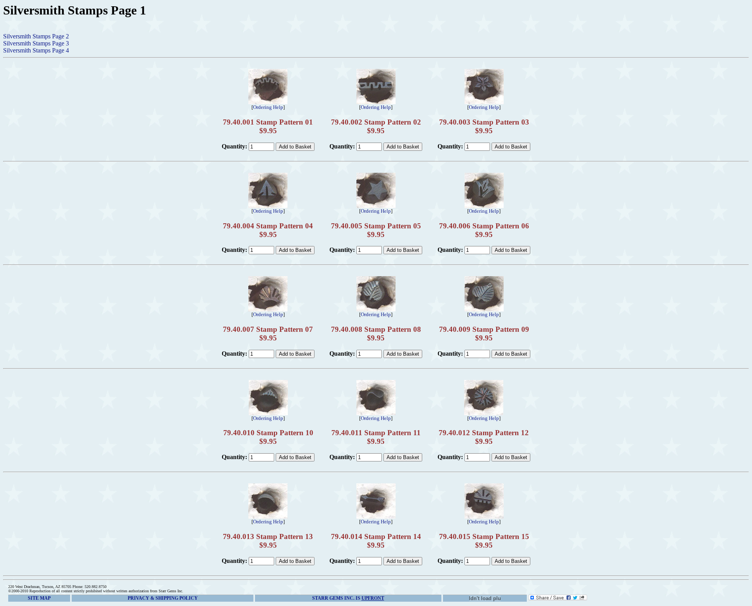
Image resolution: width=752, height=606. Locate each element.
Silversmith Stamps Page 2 (36, 36)
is (348, 598)
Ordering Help (268, 107)
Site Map (39, 598)
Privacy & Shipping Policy (163, 598)
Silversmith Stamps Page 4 (36, 50)
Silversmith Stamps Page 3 (36, 43)
